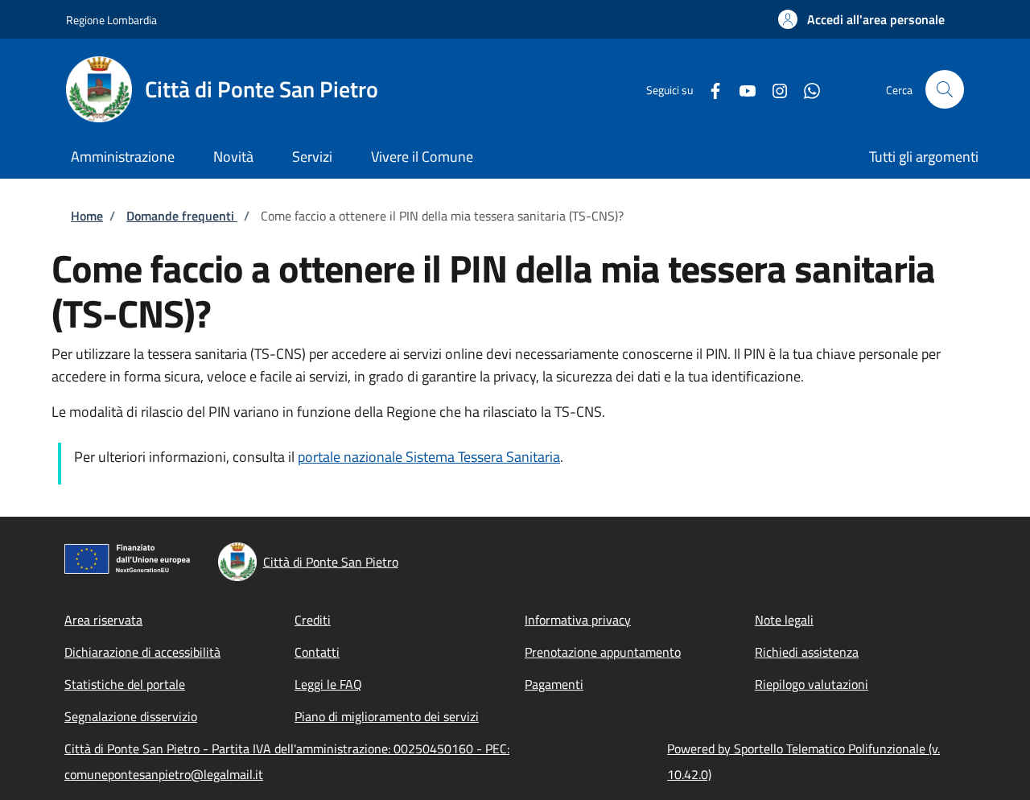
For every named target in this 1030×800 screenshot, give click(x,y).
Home (87, 215)
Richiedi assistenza (807, 652)
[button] (861, 19)
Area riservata (103, 619)
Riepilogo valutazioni (811, 684)
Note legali (784, 619)
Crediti (313, 619)
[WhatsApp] (805, 89)
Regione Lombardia (111, 19)
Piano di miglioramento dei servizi (387, 716)
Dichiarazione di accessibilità (142, 652)
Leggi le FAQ (328, 684)
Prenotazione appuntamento (603, 652)
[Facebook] (709, 89)
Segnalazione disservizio (130, 716)
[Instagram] (773, 89)
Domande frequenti (181, 215)
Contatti (317, 652)
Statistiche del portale (124, 684)
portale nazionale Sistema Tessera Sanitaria (429, 457)
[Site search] (944, 89)
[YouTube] (741, 89)
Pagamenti (554, 684)
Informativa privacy (578, 619)
